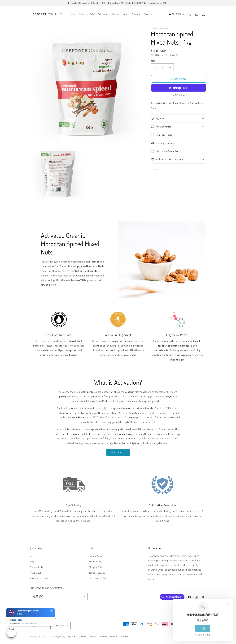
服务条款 (93, 637)
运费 (176, 55)
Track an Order (37, 567)
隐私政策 (82, 637)
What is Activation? (39, 578)
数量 (153, 61)
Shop (32, 561)
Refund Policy (95, 561)
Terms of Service (97, 572)
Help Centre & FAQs (98, 578)
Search (33, 555)
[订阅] (83, 597)
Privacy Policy (95, 555)
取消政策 (114, 637)
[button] (82, 14)
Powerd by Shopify (58, 637)
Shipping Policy (96, 567)
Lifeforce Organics (43, 637)
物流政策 (103, 637)
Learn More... (118, 452)
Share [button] (157, 169)
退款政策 (72, 637)
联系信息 (124, 637)
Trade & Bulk (36, 572)
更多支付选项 (179, 95)
